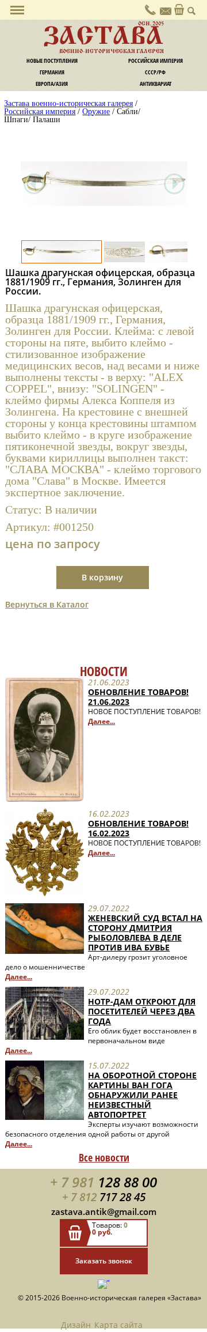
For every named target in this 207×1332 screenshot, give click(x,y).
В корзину (102, 577)
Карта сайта (118, 1324)
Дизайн (76, 1324)
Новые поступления (52, 60)
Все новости (104, 1157)
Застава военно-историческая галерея (68, 103)
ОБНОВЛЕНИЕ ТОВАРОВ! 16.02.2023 (138, 828)
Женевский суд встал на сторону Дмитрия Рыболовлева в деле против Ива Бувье (145, 932)
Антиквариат (155, 84)
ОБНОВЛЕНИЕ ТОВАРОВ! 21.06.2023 (138, 696)
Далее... (101, 721)
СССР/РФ (155, 72)
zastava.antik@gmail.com (103, 1211)
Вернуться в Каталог (47, 604)
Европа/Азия (52, 84)
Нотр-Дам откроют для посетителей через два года (141, 1011)
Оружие (96, 111)
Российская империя (155, 60)
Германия (52, 72)
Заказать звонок (103, 1261)
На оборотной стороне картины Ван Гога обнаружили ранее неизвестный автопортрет (142, 1095)
